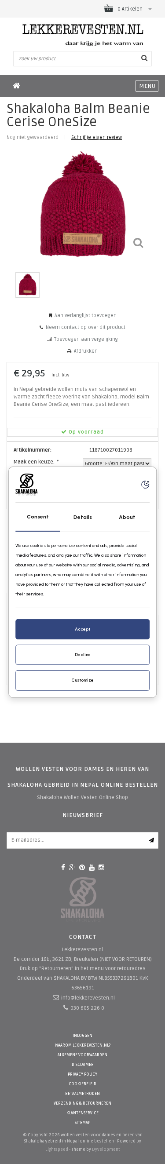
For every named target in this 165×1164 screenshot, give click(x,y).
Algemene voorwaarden (82, 1055)
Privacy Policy (82, 1074)
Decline (83, 654)
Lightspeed (56, 1149)
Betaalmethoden (82, 1093)
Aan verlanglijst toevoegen (86, 315)
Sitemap (82, 1122)
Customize (82, 680)
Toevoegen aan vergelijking (86, 339)
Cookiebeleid (82, 1084)
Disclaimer (83, 1064)
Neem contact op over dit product (85, 327)
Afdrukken (86, 351)
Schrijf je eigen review (96, 137)
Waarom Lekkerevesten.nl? (82, 1045)
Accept (82, 629)
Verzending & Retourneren (82, 1103)
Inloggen (82, 1035)
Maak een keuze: (36, 462)
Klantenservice (82, 1113)
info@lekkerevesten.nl (88, 998)
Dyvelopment (106, 1149)
